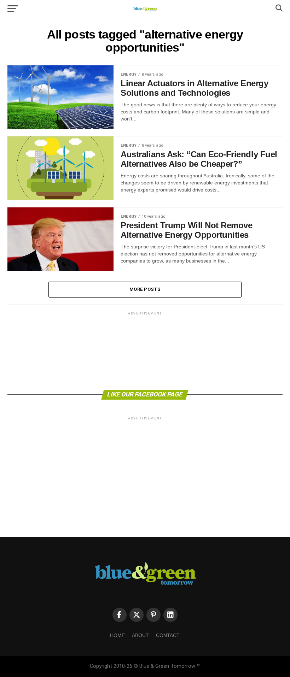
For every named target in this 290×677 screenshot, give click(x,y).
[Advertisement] (144, 350)
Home (117, 635)
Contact (168, 635)
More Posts (145, 289)
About (140, 635)
